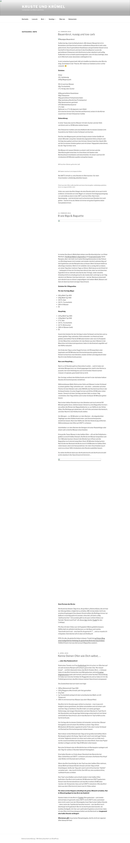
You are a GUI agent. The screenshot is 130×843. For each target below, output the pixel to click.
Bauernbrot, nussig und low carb (76, 34)
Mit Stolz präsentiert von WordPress (48, 838)
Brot (42, 19)
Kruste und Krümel (43, 7)
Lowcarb (34, 19)
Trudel (95, 620)
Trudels (80, 797)
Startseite (25, 19)
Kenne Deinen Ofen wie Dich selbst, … (79, 655)
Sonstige (51, 19)
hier (85, 620)
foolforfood (82, 665)
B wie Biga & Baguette (71, 215)
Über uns (62, 19)
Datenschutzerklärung (28, 838)
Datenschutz (73, 19)
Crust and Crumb (95, 257)
